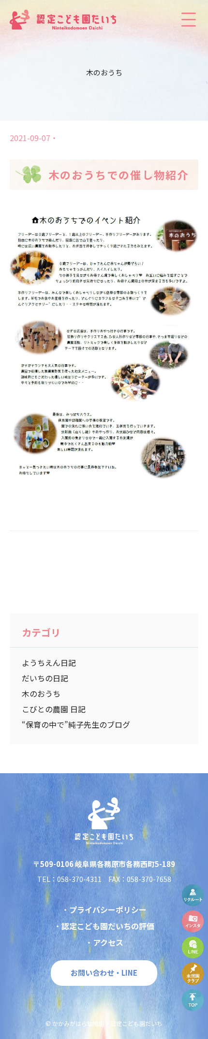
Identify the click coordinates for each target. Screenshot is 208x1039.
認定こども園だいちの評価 (107, 926)
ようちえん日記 (49, 662)
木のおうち (41, 693)
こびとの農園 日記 (54, 709)
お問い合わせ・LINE (104, 972)
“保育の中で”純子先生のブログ (76, 724)
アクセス (108, 942)
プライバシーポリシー (108, 909)
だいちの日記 (45, 678)
